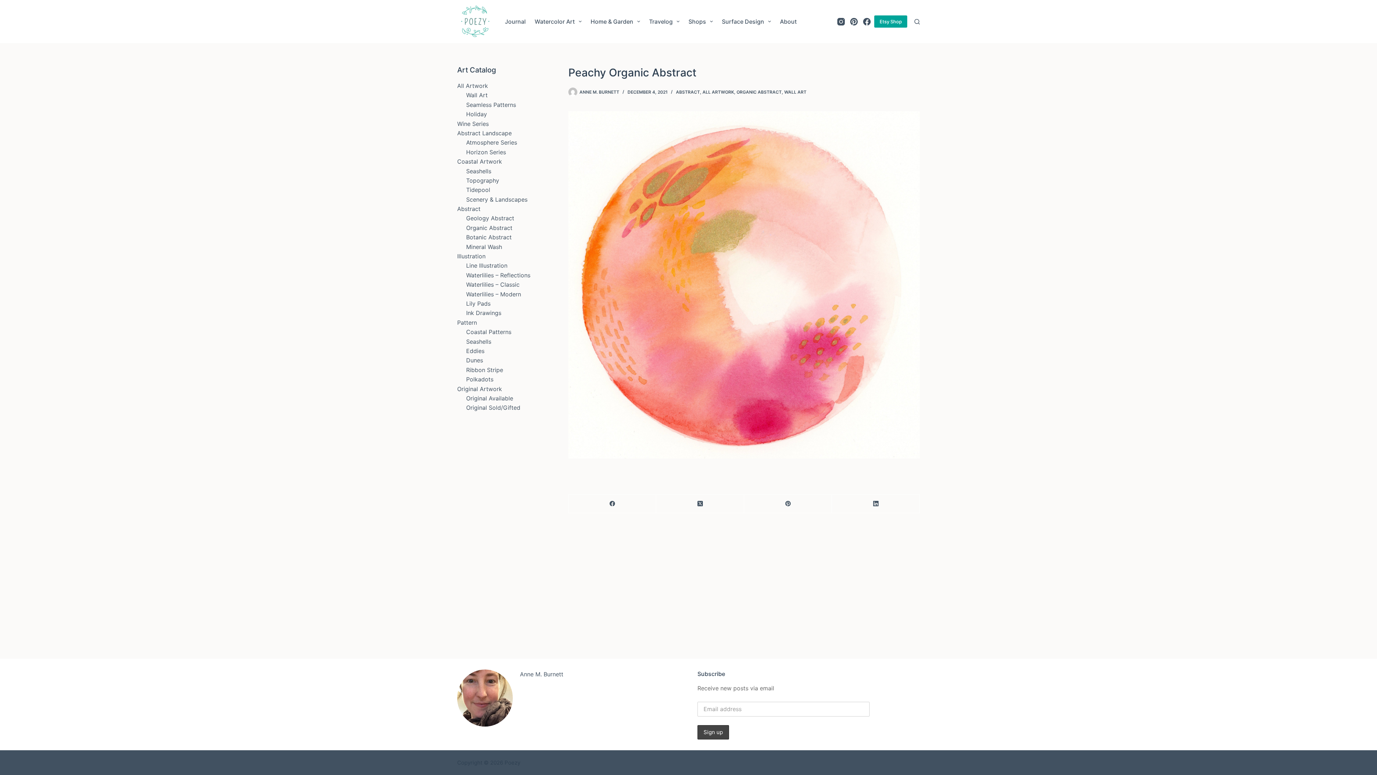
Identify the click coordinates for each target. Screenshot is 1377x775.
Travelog (661, 21)
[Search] (917, 21)
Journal (515, 21)
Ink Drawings (483, 312)
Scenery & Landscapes (496, 199)
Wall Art (795, 92)
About (788, 21)
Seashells (478, 171)
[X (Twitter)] (700, 504)
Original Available (489, 398)
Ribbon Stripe (484, 370)
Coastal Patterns (488, 331)
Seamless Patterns (491, 104)
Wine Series (473, 123)
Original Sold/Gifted (493, 407)
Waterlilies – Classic (493, 284)
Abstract (688, 92)
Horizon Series (486, 152)
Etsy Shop (891, 21)
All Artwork (718, 92)
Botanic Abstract (489, 237)
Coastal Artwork (479, 161)
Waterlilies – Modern (493, 294)
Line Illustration (486, 265)
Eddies (475, 350)
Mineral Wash (484, 246)
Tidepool (478, 189)
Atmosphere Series (491, 142)
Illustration (471, 256)
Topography (482, 180)
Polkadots (479, 379)
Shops (697, 21)
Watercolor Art (555, 21)
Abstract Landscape (484, 133)
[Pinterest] (854, 21)
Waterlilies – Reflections (498, 275)
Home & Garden (612, 21)
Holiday (476, 114)
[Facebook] (867, 21)
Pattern (467, 322)
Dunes (474, 360)
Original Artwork (479, 389)
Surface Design (743, 21)
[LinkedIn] (876, 504)
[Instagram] (841, 21)
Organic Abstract (759, 92)
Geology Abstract (490, 218)
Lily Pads (478, 303)
